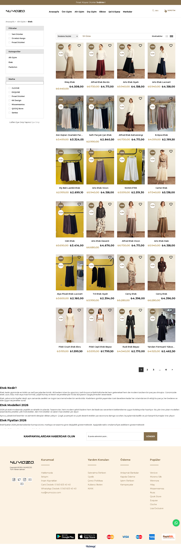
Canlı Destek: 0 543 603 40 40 (56, 484)
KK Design (16, 100)
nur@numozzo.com (51, 492)
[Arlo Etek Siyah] (131, 61)
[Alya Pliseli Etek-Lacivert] (70, 272)
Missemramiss (18, 105)
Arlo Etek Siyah (131, 82)
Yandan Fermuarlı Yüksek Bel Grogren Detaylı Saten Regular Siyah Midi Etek (161, 347)
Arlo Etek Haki (161, 241)
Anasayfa (54, 11)
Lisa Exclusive (156, 508)
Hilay (152, 484)
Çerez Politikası (95, 480)
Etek (11, 62)
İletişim (44, 476)
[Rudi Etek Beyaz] (131, 325)
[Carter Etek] (161, 166)
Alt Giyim (79, 11)
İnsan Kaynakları (49, 480)
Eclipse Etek (161, 135)
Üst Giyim (67, 11)
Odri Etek (70, 241)
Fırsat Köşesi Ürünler (90, 2)
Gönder (150, 436)
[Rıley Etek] (70, 61)
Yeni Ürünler (17, 34)
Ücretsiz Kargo (18, 38)
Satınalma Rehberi (97, 473)
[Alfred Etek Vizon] (131, 219)
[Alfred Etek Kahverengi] (131, 114)
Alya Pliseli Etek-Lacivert (70, 294)
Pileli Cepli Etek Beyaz (100, 347)
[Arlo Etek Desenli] (100, 219)
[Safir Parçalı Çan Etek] (100, 114)
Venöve (154, 473)
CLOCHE (15, 88)
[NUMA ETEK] (131, 166)
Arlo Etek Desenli (100, 241)
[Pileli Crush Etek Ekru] (70, 325)
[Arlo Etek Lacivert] (161, 61)
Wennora (154, 480)
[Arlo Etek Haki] (161, 219)
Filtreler (13, 28)
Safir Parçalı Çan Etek (100, 135)
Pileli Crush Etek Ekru (70, 347)
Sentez (15, 113)
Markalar (127, 11)
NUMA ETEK (131, 188)
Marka (12, 79)
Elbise (102, 11)
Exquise (154, 500)
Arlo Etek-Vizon (100, 188)
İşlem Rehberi (127, 480)
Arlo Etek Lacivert (161, 82)
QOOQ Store (17, 109)
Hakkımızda (47, 473)
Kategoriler (15, 51)
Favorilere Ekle (79, 45)
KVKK (90, 488)
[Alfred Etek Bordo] (100, 61)
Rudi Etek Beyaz (131, 347)
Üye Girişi (35, 122)
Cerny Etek (131, 294)
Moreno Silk (156, 476)
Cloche (153, 504)
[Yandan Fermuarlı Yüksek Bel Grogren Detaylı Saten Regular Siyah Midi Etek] (161, 325)
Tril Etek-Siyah (100, 294)
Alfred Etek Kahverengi (131, 135)
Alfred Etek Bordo (100, 82)
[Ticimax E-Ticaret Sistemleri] (91, 546)
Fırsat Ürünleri (18, 42)
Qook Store (155, 496)
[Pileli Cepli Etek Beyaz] (100, 325)
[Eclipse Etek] (161, 114)
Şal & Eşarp (114, 11)
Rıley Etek (70, 82)
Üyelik (91, 476)
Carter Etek (161, 188)
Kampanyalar (126, 484)
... (160, 369)
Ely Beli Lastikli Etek (69, 188)
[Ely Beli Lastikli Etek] (70, 166)
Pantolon (13, 67)
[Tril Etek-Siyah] (100, 272)
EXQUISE (16, 92)
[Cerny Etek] (131, 272)
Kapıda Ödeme (127, 476)
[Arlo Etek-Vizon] (100, 166)
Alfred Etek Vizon (131, 241)
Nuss (152, 492)
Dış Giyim (92, 11)
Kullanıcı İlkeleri (95, 484)
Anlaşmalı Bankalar (129, 473)
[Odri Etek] (70, 219)
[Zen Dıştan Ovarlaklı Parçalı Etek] (70, 114)
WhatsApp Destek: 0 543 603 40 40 (59, 488)
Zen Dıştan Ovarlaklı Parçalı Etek (70, 135)
